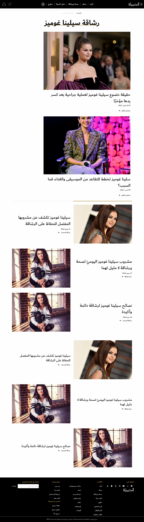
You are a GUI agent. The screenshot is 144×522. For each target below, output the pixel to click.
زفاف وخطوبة (98, 514)
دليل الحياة (60, 4)
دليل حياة (99, 498)
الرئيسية (79, 13)
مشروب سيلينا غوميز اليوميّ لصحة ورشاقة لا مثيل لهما (104, 264)
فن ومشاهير (98, 506)
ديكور (79, 502)
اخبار (79, 490)
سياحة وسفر (77, 494)
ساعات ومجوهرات (75, 486)
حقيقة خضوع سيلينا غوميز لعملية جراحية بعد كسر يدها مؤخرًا (90, 97)
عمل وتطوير (77, 498)
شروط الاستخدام (54, 494)
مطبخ (50, 4)
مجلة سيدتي (56, 505)
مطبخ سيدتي (56, 509)
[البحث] (9, 4)
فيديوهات (78, 506)
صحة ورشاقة (73, 4)
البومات (78, 510)
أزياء (91, 4)
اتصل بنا (57, 490)
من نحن (57, 486)
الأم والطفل (98, 510)
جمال (84, 4)
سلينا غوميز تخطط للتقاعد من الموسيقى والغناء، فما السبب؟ (89, 182)
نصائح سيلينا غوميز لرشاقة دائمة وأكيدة (106, 308)
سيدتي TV (56, 513)
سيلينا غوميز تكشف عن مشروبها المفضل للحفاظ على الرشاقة (44, 220)
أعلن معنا (57, 498)
